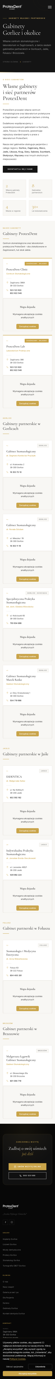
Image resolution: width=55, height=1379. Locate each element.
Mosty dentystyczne (12, 1250)
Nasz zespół (8, 1287)
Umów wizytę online (29, 1167)
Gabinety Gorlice (10, 1308)
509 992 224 (16, 875)
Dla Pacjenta (8, 1298)
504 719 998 (15, 700)
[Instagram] (11, 1222)
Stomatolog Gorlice (11, 1260)
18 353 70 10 (16, 472)
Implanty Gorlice (10, 1239)
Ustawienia (40, 1366)
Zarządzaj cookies (27, 326)
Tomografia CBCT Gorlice (14, 1266)
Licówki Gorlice (9, 1244)
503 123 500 (15, 290)
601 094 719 (15, 1081)
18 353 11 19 (15, 546)
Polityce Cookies (18, 1359)
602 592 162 (15, 797)
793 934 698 (15, 623)
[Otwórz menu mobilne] (49, 7)
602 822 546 (16, 293)
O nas (5, 1282)
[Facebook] (5, 1222)
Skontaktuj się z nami (20, 169)
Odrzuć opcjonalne (14, 1366)
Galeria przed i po (11, 1292)
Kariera (6, 1303)
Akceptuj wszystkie (28, 1373)
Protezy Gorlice (9, 1255)
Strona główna (10, 62)
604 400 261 (16, 975)
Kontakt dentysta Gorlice (14, 1314)
